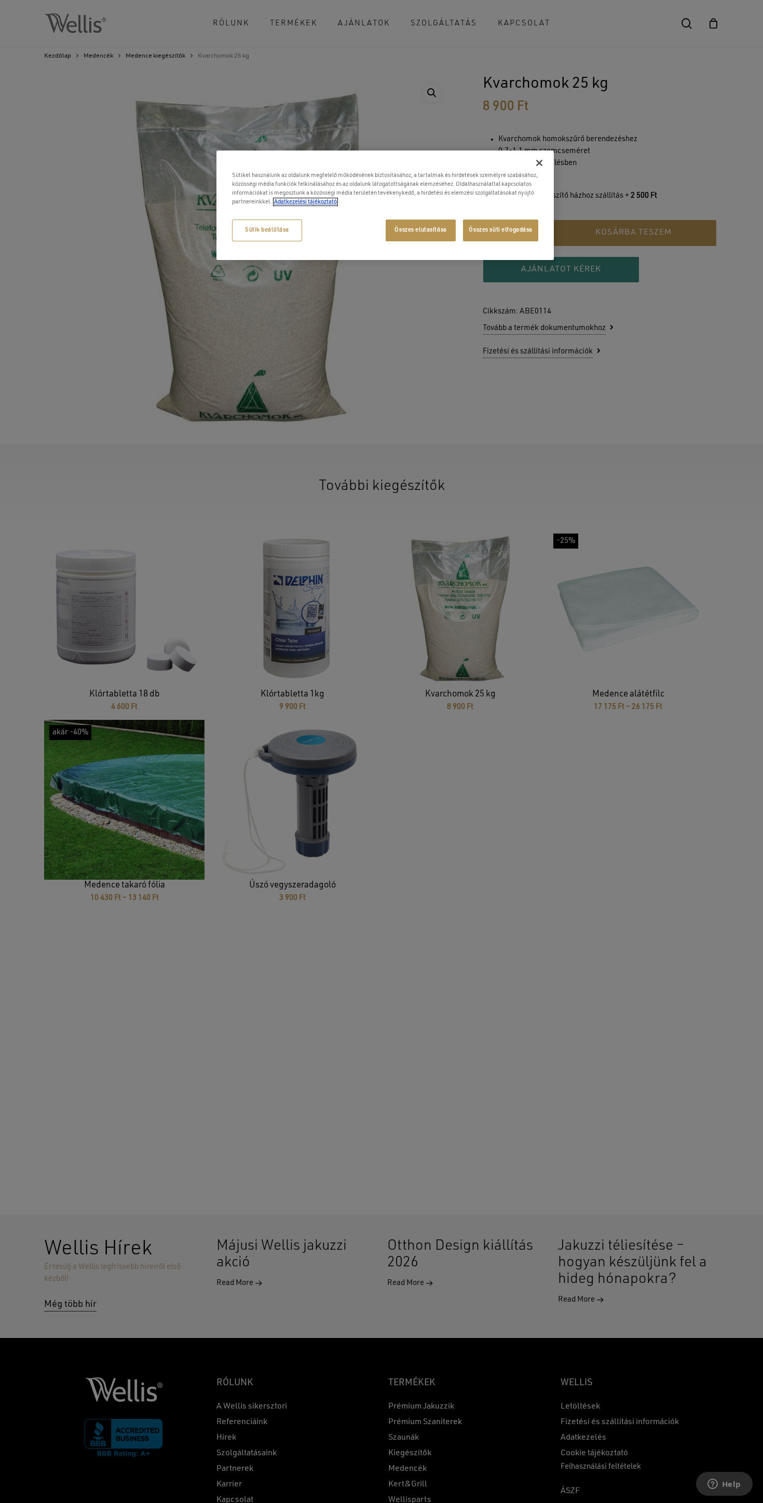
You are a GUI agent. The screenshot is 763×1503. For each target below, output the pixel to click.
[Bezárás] (539, 163)
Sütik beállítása (267, 230)
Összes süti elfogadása (501, 230)
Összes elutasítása (420, 230)
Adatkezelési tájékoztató (305, 202)
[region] (385, 205)
